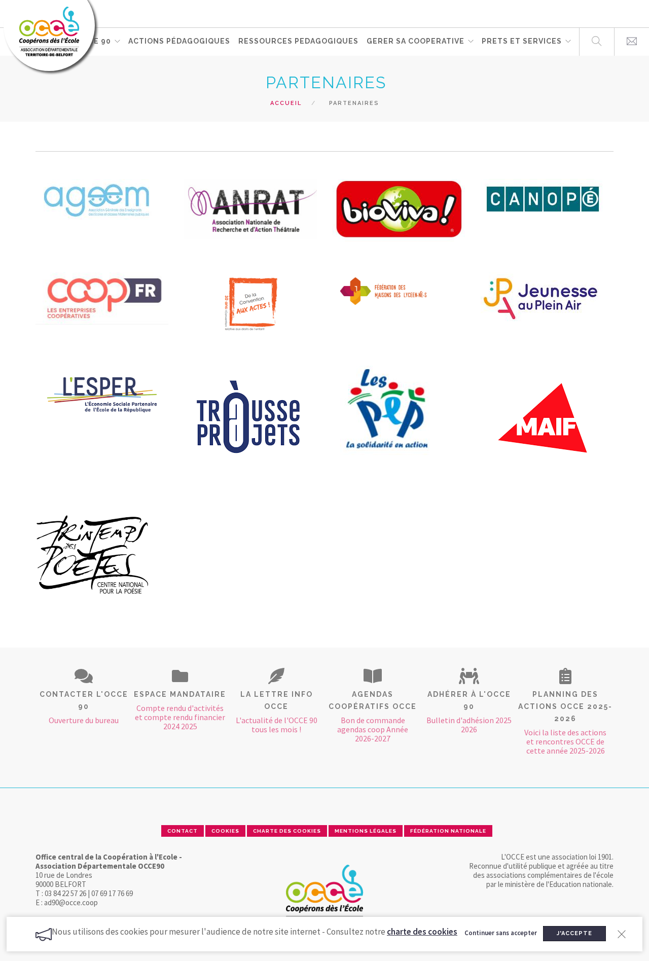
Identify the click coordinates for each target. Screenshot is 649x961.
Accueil (286, 103)
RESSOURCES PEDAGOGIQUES (298, 41)
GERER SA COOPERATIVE (415, 41)
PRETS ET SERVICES (522, 41)
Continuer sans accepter (500, 933)
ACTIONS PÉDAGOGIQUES (179, 41)
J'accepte (574, 933)
